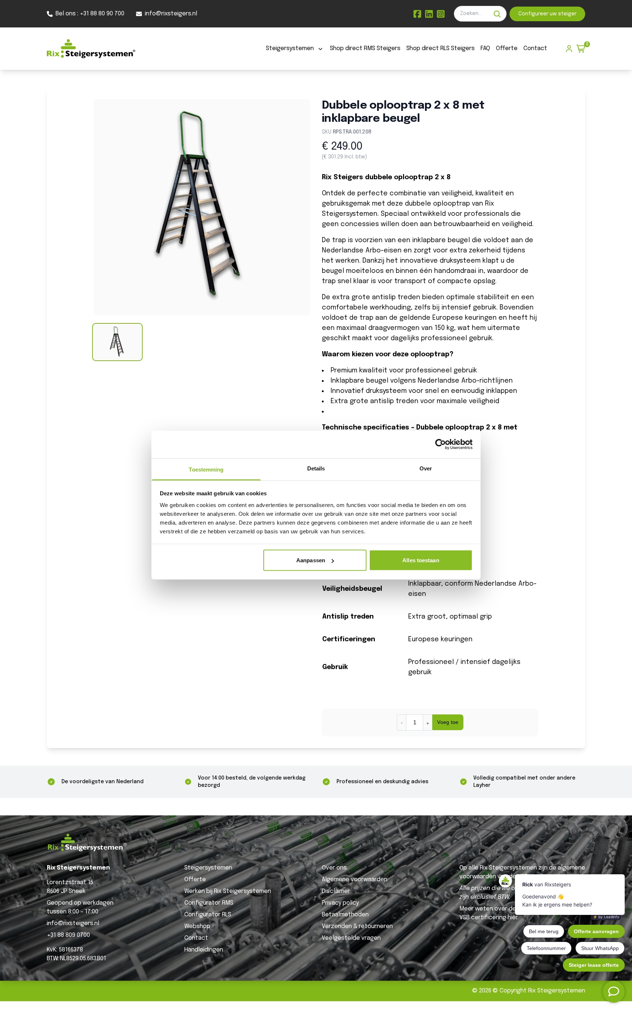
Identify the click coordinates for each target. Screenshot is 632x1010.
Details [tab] (316, 468)
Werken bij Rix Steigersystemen (227, 891)
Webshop (197, 926)
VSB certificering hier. (489, 918)
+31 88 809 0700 (68, 935)
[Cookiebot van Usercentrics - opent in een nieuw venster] (441, 444)
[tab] (117, 342)
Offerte (507, 48)
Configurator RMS (208, 903)
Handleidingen (203, 950)
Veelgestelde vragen (351, 938)
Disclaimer (336, 891)
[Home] (91, 48)
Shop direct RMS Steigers (365, 48)
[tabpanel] (202, 207)
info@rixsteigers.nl (73, 923)
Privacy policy (340, 903)
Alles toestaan (420, 560)
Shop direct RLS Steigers (440, 48)
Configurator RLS (207, 915)
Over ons (334, 868)
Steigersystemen (290, 48)
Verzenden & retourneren (357, 926)
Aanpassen (310, 560)
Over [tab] (426, 468)
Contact (535, 48)
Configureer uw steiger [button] (547, 13)
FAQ (485, 48)
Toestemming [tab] (206, 469)
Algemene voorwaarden (354, 879)
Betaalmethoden (345, 915)
